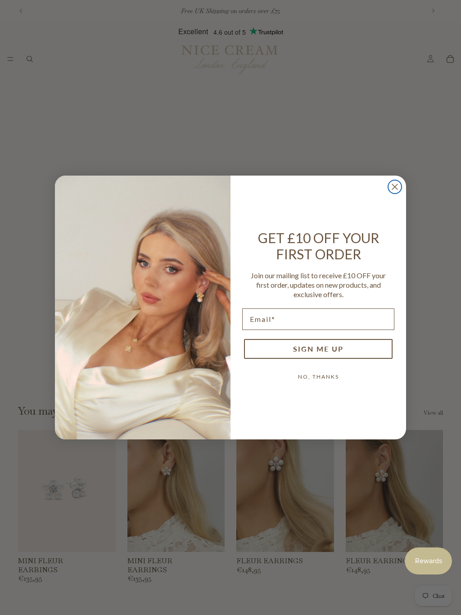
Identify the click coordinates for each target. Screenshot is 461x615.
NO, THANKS (318, 376)
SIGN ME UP (318, 348)
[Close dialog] (395, 187)
